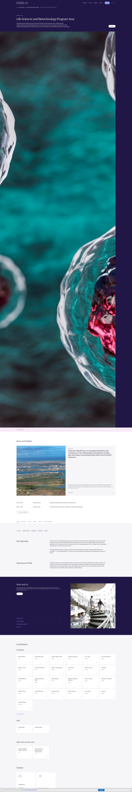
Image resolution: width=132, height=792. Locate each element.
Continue (101, 790)
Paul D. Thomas (72, 691)
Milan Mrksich (55, 678)
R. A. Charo (87, 656)
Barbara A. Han (21, 667)
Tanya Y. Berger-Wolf (56, 656)
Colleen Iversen (88, 667)
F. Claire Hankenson (39, 667)
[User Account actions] (112, 3)
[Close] (130, 790)
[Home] (16, 7)
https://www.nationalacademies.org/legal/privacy (29, 789)
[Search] (114, 3)
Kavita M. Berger (22, 702)
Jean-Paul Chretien (106, 656)
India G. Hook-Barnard (56, 667)
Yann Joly (103, 667)
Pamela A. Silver (55, 691)
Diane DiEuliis (21, 656)
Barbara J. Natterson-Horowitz (73, 679)
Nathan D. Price (22, 691)
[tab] (17, 521)
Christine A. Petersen (106, 678)
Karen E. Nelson (88, 678)
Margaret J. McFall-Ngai (39, 679)
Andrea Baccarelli (39, 656)
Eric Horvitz (71, 667)
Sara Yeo (103, 691)
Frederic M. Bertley (72, 656)
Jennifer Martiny (22, 678)
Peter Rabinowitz (39, 691)
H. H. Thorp (87, 691)
